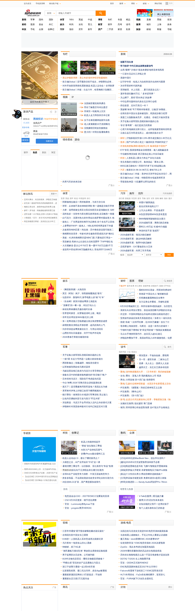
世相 (65, 522)
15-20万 (23, 123)
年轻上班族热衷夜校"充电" (74, 150)
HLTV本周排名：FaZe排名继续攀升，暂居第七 (142, 574)
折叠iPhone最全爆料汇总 (93, 453)
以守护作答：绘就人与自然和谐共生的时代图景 (142, 81)
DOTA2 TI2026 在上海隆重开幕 (135, 559)
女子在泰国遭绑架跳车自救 (97, 120)
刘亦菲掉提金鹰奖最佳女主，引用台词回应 (82, 329)
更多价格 (22, 127)
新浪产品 (28, 111)
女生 (122, 375)
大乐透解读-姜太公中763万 (75, 245)
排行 (88, 198)
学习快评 (124, 66)
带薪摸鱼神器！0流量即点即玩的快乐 (138, 181)
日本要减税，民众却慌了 (74, 146)
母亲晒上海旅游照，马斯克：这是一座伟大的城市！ (144, 326)
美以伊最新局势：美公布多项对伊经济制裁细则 (84, 78)
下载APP (122, 286)
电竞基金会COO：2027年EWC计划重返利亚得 (87, 496)
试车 (152, 198)
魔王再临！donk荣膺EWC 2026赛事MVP (139, 539)
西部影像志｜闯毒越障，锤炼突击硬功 (80, 363)
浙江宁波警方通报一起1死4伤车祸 (78, 566)
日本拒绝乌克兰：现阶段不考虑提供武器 (81, 379)
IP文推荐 (124, 387)
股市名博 (130, 286)
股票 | (123, 142)
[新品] (123, 474)
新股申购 (146, 286)
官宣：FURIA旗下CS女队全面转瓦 (136, 578)
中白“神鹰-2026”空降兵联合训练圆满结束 (82, 382)
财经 (123, 281)
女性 (81, 24)
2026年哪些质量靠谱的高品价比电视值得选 (140, 551)
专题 (120, 19)
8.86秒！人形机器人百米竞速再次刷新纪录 (82, 539)
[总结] (123, 466)
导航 (169, 29)
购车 (131, 193)
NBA (71, 19)
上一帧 (51, 111)
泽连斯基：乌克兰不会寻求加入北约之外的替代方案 (87, 402)
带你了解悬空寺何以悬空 (96, 107)
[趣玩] (123, 462)
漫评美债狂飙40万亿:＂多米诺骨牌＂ (137, 93)
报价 (71, 29)
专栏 (110, 19)
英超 (81, 19)
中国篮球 (82, 198)
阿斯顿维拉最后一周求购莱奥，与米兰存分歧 (83, 202)
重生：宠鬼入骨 (133, 375)
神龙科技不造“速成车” (149, 230)
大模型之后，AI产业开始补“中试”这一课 (81, 462)
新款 (44, 152)
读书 (128, 24)
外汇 (51, 24)
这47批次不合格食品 (159, 407)
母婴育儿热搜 (126, 489)
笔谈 (159, 375)
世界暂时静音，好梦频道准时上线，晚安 (81, 313)
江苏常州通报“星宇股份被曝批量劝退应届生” (83, 531)
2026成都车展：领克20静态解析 (135, 234)
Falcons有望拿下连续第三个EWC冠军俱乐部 (141, 570)
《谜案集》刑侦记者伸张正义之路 (146, 387)
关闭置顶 (169, 3)
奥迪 (32, 131)
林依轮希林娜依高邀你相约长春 (77, 309)
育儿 (90, 24)
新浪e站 (23, 119)
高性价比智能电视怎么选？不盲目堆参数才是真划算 (144, 555)
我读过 (134, 352)
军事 (32, 19)
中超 (90, 19)
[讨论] (123, 458)
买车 (81, 29)
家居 (120, 29)
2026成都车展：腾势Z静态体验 (154, 222)
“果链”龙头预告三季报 (91, 446)
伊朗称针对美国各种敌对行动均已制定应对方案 (84, 406)
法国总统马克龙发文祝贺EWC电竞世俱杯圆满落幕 (144, 531)
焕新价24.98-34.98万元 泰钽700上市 (144, 170)
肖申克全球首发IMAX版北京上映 (77, 317)
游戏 (65, 489)
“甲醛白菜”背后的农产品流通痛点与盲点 (81, 562)
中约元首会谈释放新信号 (141, 66)
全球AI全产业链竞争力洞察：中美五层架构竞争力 (85, 474)
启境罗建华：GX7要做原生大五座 (136, 246)
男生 (122, 379)
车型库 (134, 198)
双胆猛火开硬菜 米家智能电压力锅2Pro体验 (146, 470)
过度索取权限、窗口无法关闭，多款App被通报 (84, 570)
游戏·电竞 (126, 522)
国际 (51, 19)
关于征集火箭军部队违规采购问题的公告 (81, 165)
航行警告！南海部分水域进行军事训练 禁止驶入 (85, 394)
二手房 (110, 29)
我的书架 (122, 352)
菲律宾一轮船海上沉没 (94, 111)
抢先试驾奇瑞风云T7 (149, 206)
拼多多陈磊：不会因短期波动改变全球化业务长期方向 (88, 478)
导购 (144, 198)
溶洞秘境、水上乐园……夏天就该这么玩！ (140, 89)
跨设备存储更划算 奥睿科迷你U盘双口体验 (146, 478)
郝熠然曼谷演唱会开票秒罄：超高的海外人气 (83, 325)
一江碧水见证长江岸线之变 (133, 74)
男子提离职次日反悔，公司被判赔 (78, 555)
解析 (161, 198)
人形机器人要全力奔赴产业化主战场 (143, 158)
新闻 (123, 54)
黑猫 (159, 19)
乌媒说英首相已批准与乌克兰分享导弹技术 (82, 371)
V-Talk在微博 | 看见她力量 (151, 496)
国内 (41, 19)
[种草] (123, 482)
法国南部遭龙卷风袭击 (94, 103)
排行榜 (121, 198)
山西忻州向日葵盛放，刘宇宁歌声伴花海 (81, 333)
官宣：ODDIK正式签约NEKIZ (134, 562)
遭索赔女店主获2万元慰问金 (75, 578)
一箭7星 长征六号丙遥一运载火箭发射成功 (82, 359)
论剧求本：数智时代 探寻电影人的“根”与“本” (83, 297)
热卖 (35, 152)
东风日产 (34, 123)
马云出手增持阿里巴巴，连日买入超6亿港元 (141, 334)
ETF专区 (167, 286)
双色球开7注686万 (103, 249)
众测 (41, 29)
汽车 (122, 170)
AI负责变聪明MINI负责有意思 (153, 214)
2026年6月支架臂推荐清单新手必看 (143, 462)
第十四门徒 (140, 379)
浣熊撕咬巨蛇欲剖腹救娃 (96, 128)
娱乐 (65, 281)
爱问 (170, 587)
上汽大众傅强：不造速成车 (152, 210)
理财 (140, 281)
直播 (149, 19)
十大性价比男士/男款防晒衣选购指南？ (144, 474)
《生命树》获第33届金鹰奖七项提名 (79, 301)
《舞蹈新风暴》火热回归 (74, 289)
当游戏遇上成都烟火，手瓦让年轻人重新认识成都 (143, 535)
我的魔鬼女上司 (149, 375)
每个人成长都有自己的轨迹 (152, 508)
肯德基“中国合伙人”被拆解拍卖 (153, 294)
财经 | (123, 138)
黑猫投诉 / (35, 119)
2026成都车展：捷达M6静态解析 (136, 238)
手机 (32, 29)
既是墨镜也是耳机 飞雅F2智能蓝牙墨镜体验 (146, 466)
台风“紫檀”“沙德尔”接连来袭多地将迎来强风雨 (142, 70)
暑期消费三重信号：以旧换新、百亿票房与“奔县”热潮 (87, 466)
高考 (120, 24)
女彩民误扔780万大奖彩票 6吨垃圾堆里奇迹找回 (85, 177)
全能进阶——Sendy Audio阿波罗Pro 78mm (146, 482)
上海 (159, 24)
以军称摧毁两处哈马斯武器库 (76, 367)
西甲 (71, 198)
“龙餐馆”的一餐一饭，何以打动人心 (79, 305)
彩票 (128, 29)
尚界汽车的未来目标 (72, 181)
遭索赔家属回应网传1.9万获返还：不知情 (82, 161)
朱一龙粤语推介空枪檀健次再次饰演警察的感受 (84, 321)
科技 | (123, 158)
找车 (140, 193)
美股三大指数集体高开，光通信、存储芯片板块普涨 (144, 117)
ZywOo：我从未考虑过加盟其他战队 (137, 547)
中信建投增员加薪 (128, 154)
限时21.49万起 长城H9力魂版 (153, 226)
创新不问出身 (126, 62)
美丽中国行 (125, 78)
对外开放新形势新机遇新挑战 (76, 85)
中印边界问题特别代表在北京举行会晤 (138, 101)
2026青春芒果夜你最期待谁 (75, 337)
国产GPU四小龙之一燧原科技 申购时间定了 (147, 142)
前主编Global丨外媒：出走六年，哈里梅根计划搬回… (87, 89)
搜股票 (169, 281)
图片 (170, 198)
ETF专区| (125, 150)
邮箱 (149, 29)
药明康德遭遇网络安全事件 (152, 298)
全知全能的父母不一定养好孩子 (154, 504)
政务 (169, 24)
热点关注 (28, 587)
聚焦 (122, 372)
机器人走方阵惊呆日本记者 (97, 115)
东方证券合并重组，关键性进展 (154, 302)
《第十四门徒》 (137, 395)
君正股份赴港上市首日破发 (151, 154)
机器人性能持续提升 (90, 442)
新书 (122, 399)
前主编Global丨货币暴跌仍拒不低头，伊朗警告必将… (87, 81)
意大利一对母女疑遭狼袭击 (97, 132)
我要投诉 (46, 141)
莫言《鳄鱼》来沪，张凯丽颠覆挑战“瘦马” (82, 293)
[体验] (123, 470)
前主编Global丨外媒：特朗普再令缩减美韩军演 (142, 177)
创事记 (51, 29)
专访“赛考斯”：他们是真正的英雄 (136, 125)
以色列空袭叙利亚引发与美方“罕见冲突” (81, 398)
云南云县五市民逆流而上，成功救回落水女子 (141, 133)
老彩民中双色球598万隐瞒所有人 (78, 249)
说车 (148, 198)
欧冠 (76, 198)
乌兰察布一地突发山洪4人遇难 (76, 543)
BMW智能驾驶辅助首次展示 (152, 218)
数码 (123, 432)
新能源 (128, 198)
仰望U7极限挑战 (146, 202)
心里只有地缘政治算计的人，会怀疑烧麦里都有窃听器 (146, 129)
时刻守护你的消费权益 (51, 119)
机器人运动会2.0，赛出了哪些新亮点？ (81, 458)
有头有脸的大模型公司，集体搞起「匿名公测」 (142, 162)
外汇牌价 (138, 286)
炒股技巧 (154, 286)
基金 (41, 24)
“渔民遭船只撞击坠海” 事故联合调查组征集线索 (84, 551)
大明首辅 (130, 379)
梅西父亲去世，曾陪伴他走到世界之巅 (39, 207)
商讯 (65, 587)
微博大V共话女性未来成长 (151, 500)
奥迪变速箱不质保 (37, 134)
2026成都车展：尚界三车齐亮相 (135, 250)
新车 (90, 29)
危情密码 (150, 379)
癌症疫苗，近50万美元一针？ (76, 173)
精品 (128, 19)
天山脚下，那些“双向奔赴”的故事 (136, 97)
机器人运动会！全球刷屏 (102, 85)
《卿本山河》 (136, 391)
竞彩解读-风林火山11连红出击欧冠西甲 (80, 241)
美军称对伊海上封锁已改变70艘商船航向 (81, 390)
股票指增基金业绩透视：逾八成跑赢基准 (149, 150)
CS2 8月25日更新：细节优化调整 (81, 500)
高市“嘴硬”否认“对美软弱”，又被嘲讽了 (81, 154)
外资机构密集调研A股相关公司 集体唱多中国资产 (143, 146)
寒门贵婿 (148, 403)
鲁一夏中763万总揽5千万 (101, 245)
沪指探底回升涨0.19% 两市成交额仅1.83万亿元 (149, 138)
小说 (129, 352)
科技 (65, 432)
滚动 (93, 139)
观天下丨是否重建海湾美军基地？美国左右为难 (84, 386)
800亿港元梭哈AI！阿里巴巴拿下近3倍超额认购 (143, 166)
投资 (169, 19)
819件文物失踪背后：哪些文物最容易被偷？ (83, 559)
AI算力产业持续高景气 (91, 450)
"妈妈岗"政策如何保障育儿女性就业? (79, 158)
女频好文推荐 (126, 403)
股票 (32, 24)
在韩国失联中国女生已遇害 (75, 535)
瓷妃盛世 (138, 403)
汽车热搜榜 (167, 193)
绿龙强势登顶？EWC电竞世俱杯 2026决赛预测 (142, 543)
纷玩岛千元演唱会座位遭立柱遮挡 (88, 470)
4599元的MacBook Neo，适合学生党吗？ (146, 458)
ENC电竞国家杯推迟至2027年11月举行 (138, 566)
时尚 (71, 24)
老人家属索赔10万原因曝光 (97, 124)
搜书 (169, 347)
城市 (149, 24)
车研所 (27, 433)
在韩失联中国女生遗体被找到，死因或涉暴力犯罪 (143, 113)
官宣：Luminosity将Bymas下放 (79, 504)
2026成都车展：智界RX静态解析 (136, 242)
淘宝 (53, 152)
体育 (65, 193)
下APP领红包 (106, 241)
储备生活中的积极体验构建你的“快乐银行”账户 (84, 375)
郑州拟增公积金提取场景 (138, 407)
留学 (110, 24)
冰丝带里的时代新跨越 (131, 85)
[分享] (123, 478)
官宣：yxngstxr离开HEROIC (78, 508)
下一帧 (55, 111)
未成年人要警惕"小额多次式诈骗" (78, 169)
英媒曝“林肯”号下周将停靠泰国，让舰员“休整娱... (143, 109)
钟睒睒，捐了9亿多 (71, 547)
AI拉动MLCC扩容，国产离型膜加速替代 (81, 482)
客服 (159, 29)
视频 (65, 97)
